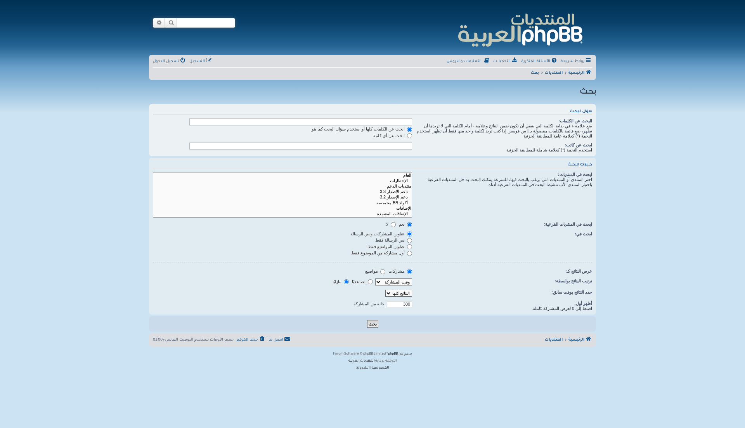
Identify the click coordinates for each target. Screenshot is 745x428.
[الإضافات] (282, 208)
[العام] (282, 175)
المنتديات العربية (361, 361)
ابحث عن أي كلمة (389, 135)
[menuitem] (539, 61)
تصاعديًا (359, 281)
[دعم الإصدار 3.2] (282, 197)
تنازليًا (338, 281)
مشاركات (397, 271)
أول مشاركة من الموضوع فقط (378, 253)
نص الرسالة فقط (390, 240)
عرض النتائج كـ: (578, 271)
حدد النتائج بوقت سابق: (571, 292)
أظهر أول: (583, 303)
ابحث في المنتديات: (575, 174)
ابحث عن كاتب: (578, 145)
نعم (402, 224)
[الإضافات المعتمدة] (282, 214)
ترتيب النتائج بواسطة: (573, 280)
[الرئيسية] (519, 29)
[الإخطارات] (282, 181)
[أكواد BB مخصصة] (282, 203)
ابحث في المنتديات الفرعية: (568, 224)
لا (388, 224)
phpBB (393, 354)
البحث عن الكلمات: (575, 120)
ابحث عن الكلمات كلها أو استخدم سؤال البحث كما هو (359, 129)
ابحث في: (583, 233)
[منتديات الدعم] (282, 186)
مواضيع (372, 271)
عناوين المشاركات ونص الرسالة (378, 233)
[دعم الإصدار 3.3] (282, 192)
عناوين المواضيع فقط (387, 246)
